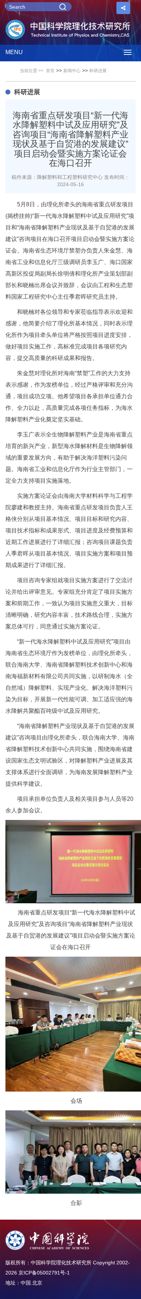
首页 (50, 70)
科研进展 (98, 70)
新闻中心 (72, 70)
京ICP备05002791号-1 (44, 1273)
